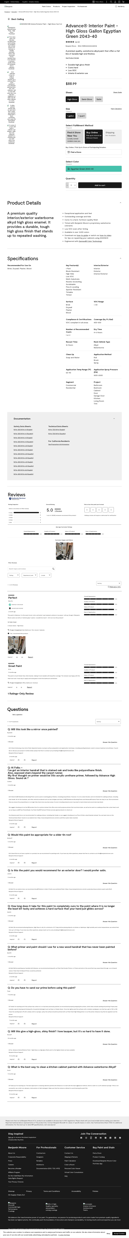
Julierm (9, 873)
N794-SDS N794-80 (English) (23, 470)
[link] (119, 2)
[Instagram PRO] (91, 1138)
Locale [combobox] (43, 575)
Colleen (9, 781)
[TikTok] (120, 1138)
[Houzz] (110, 1138)
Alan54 (9, 912)
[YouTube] (96, 1138)
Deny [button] (108, 1233)
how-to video (105, 235)
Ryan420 (9, 732)
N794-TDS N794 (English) (56, 429)
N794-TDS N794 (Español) (57, 434)
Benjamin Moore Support (16, 753)
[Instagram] (86, 1138)
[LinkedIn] (115, 1138)
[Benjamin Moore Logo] (11, 6)
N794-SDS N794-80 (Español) (23, 474)
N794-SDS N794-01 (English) (23, 429)
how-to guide (82, 235)
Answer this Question (110, 742)
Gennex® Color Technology (90, 241)
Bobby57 (9, 838)
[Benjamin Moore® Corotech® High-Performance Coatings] (18, 1207)
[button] (30, 2)
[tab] (11, 30)
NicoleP (9, 1034)
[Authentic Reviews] (17, 498)
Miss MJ (10, 601)
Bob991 (9, 953)
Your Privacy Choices (15, 1182)
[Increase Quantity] (75, 185)
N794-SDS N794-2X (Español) (23, 454)
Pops (8, 991)
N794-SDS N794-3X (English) (23, 450)
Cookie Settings (64, 1235)
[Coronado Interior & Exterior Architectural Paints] (93, 1207)
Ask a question (17, 714)
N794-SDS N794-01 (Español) (23, 434)
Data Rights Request (15, 1178)
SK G (9, 669)
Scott (8, 1070)
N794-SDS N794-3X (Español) (23, 458)
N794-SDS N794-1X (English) (23, 438)
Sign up (10, 1137)
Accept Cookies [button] (119, 1233)
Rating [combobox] (11, 575)
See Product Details (72, 58)
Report (30, 657)
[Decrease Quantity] (67, 185)
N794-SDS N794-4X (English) (23, 462)
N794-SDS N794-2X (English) (23, 446)
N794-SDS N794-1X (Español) (23, 442)
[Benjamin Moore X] (105, 1138)
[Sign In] (115, 2)
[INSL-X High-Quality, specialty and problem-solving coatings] (55, 1207)
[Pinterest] (100, 1138)
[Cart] (123, 2)
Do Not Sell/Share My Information (20, 1176)
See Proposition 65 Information (58, 444)
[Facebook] (81, 1138)
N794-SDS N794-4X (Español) (24, 466)
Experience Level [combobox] (28, 575)
